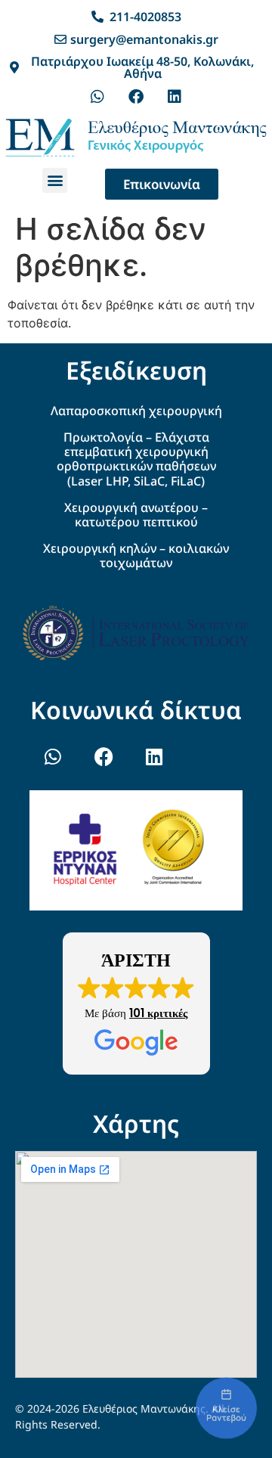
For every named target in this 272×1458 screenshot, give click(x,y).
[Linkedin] (174, 96)
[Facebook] (136, 96)
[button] (54, 180)
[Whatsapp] (97, 96)
